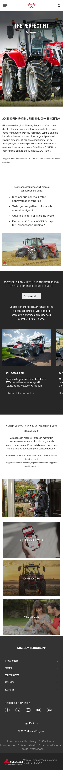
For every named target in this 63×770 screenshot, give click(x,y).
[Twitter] (17, 709)
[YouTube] (38, 709)
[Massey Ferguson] (31, 5)
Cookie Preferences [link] (31, 749)
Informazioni (7, 745)
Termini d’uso (50, 745)
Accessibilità (28, 745)
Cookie (46, 741)
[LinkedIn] (49, 709)
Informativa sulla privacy (22, 741)
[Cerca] (59, 5)
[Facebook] (7, 709)
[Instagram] (28, 709)
